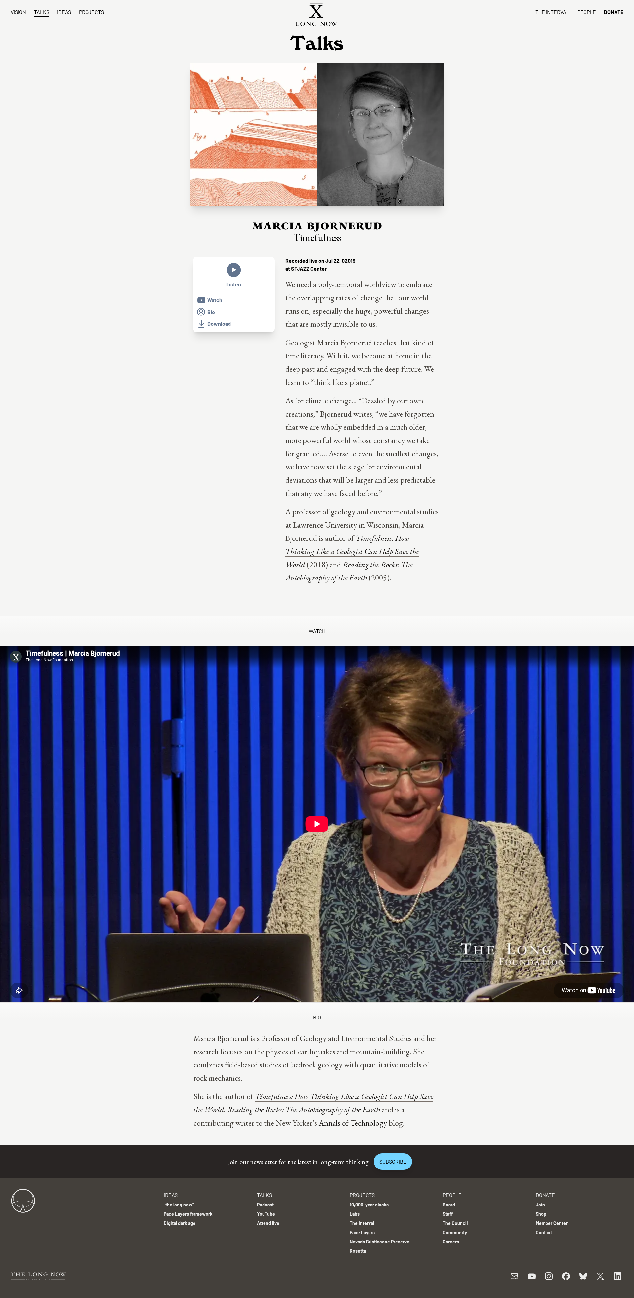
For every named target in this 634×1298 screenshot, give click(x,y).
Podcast (265, 1204)
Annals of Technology (353, 1123)
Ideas (64, 12)
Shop (541, 1214)
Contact (544, 1232)
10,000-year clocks (369, 1204)
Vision (18, 12)
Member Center (552, 1223)
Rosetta (358, 1251)
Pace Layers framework (188, 1214)
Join (540, 1204)
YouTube (266, 1214)
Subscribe (392, 1161)
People (586, 12)
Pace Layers (362, 1232)
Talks (41, 12)
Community (455, 1232)
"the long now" (179, 1204)
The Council (455, 1223)
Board (449, 1204)
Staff (448, 1214)
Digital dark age (179, 1223)
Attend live (268, 1223)
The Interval (552, 12)
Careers (451, 1241)
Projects (91, 12)
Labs (355, 1214)
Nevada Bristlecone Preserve (379, 1241)
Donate (613, 12)
